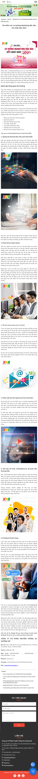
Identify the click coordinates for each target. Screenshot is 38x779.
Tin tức (9, 19)
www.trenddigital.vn (8, 765)
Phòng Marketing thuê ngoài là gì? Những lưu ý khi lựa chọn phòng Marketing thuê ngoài (18, 681)
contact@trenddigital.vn (11, 665)
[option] (19, 10)
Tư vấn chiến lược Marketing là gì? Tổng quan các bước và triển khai (19, 677)
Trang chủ (3, 19)
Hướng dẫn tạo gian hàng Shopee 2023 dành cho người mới (18, 687)
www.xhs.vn (7, 762)
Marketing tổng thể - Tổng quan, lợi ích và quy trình (16, 685)
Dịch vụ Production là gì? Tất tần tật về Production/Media (17, 674)
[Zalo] (33, 763)
